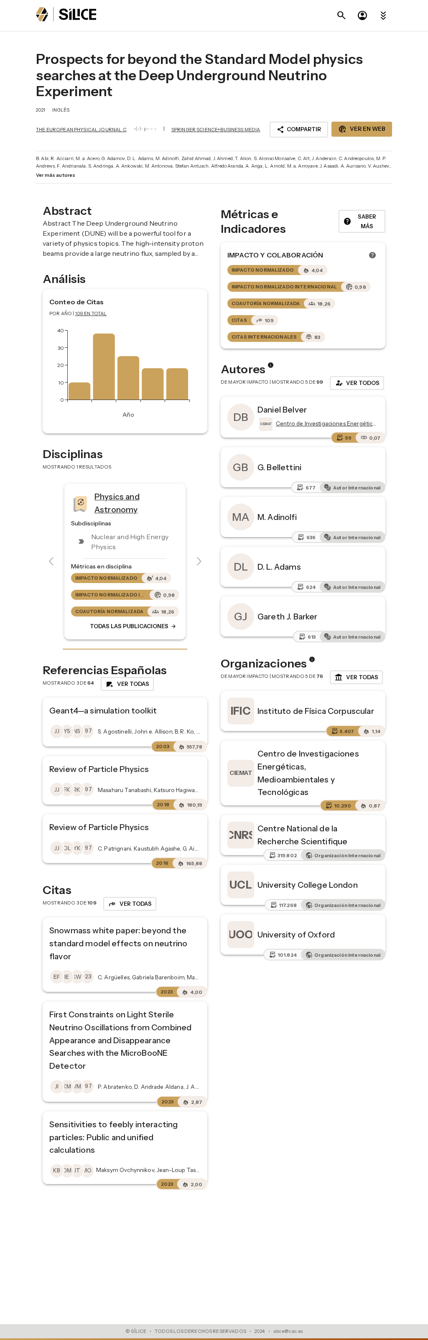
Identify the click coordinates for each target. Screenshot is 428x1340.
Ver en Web (361, 129)
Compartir (299, 130)
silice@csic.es (288, 1331)
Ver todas (356, 678)
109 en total (91, 313)
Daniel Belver (282, 410)
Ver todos (357, 383)
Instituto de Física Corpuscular (315, 711)
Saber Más (359, 221)
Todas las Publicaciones (133, 626)
